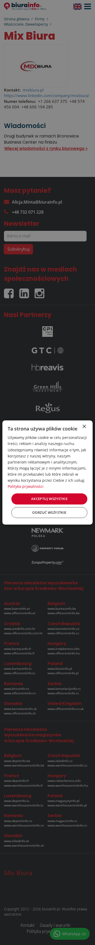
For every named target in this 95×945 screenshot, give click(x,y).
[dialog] (47, 472)
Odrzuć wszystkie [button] (49, 512)
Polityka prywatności (26, 486)
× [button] (84, 427)
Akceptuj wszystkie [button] (49, 498)
